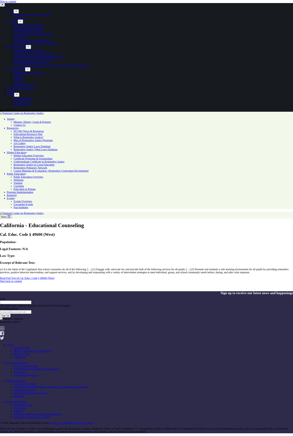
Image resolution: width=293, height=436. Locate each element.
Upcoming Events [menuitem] (23, 101)
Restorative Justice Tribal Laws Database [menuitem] (35, 43)
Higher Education (16, 380)
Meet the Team (22, 354)
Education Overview (25, 383)
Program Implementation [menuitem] (20, 88)
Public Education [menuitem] (16, 69)
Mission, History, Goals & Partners (32, 351)
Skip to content (8, 1)
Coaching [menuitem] (19, 82)
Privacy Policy (86, 422)
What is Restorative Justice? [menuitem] (28, 31)
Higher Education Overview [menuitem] (29, 50)
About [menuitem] (10, 11)
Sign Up (5, 315)
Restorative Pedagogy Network (30, 393)
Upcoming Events (23, 404)
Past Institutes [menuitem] (21, 104)
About (10, 344)
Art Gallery (20, 372)
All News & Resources (26, 365)
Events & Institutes (17, 401)
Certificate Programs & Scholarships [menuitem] (33, 53)
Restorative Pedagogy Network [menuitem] (30, 62)
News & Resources (17, 362)
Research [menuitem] (12, 91)
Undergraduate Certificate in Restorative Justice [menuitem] (39, 56)
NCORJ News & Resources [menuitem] (29, 25)
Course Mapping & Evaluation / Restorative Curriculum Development (51, 386)
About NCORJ (22, 347)
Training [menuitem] (18, 78)
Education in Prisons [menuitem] (25, 85)
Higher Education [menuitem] (16, 47)
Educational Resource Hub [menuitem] (28, 28)
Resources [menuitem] (12, 21)
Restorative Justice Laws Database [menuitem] (32, 40)
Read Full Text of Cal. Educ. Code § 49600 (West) (27, 278)
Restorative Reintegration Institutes (32, 417)
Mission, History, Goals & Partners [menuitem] (32, 14)
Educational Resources (26, 375)
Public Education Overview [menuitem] (28, 72)
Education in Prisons (25, 390)
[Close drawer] (2, 5)
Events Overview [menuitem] (23, 98)
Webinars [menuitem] (19, 75)
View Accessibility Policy (64, 422)
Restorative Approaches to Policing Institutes (37, 414)
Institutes (18, 411)
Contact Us (20, 357)
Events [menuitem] (10, 94)
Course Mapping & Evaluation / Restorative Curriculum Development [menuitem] (51, 65)
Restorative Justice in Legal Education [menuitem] (34, 59)
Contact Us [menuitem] (20, 17)
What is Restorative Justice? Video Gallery (36, 369)
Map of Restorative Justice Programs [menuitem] (33, 34)
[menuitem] (16, 11)
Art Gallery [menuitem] (20, 37)
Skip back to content (11, 281)
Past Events (20, 408)
